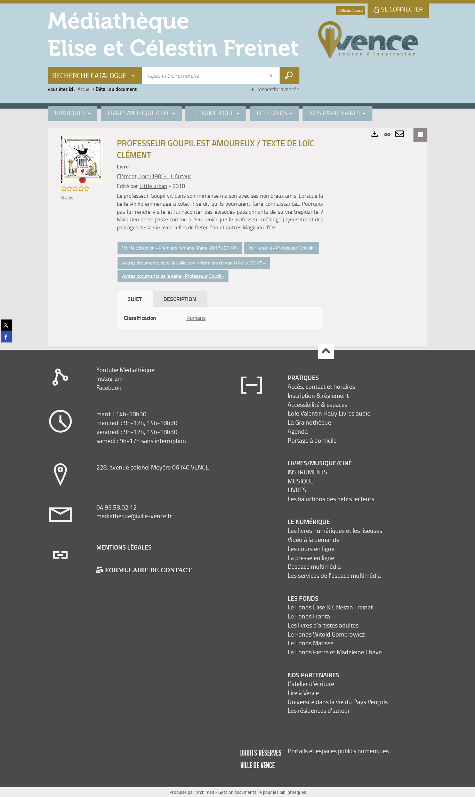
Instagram (109, 378)
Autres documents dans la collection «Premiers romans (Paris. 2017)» (193, 262)
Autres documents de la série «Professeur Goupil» (173, 276)
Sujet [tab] (135, 299)
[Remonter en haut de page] (326, 351)
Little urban (153, 186)
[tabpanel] (220, 318)
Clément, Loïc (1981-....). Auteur (154, 176)
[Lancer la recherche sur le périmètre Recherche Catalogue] (289, 75)
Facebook (108, 387)
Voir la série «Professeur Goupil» (281, 247)
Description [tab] (179, 299)
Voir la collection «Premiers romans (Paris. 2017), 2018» (180, 247)
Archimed (204, 792)
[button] (82, 159)
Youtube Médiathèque (125, 369)
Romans (196, 318)
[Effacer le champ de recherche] (271, 75)
